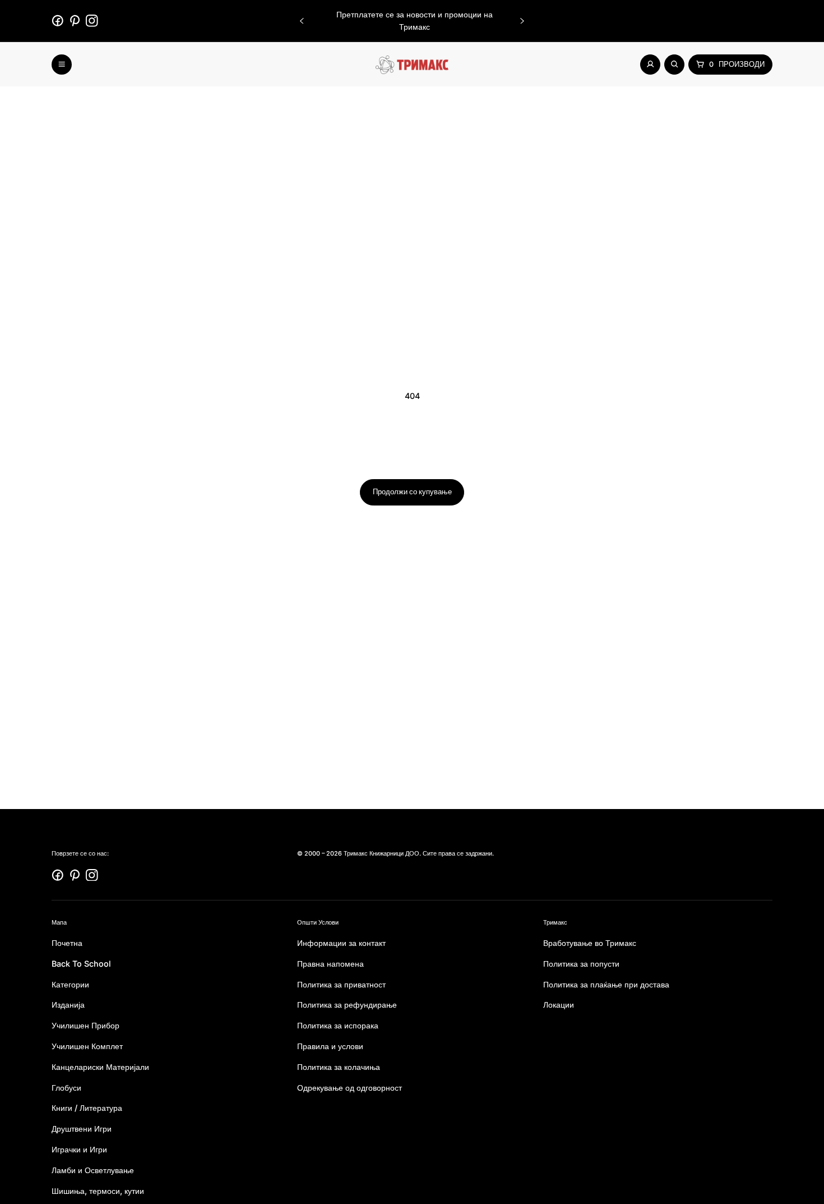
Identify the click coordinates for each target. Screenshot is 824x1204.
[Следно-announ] (522, 21)
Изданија (68, 1005)
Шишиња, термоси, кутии (98, 1191)
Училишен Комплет (87, 1046)
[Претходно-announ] (302, 21)
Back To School (81, 963)
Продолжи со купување (412, 492)
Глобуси (66, 1087)
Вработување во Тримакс (589, 943)
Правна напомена (330, 963)
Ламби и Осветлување (93, 1170)
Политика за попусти (581, 963)
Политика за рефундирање (347, 1005)
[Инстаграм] (92, 21)
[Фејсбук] (58, 21)
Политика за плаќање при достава (606, 984)
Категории (70, 984)
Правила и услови (330, 1046)
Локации (558, 1005)
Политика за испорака (337, 1026)
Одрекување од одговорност (349, 1087)
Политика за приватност (341, 984)
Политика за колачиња (338, 1067)
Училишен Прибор (85, 1026)
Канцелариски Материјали (100, 1067)
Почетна (67, 943)
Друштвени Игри (82, 1129)
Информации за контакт (341, 943)
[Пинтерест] (75, 21)
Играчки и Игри (79, 1149)
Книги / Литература (87, 1108)
